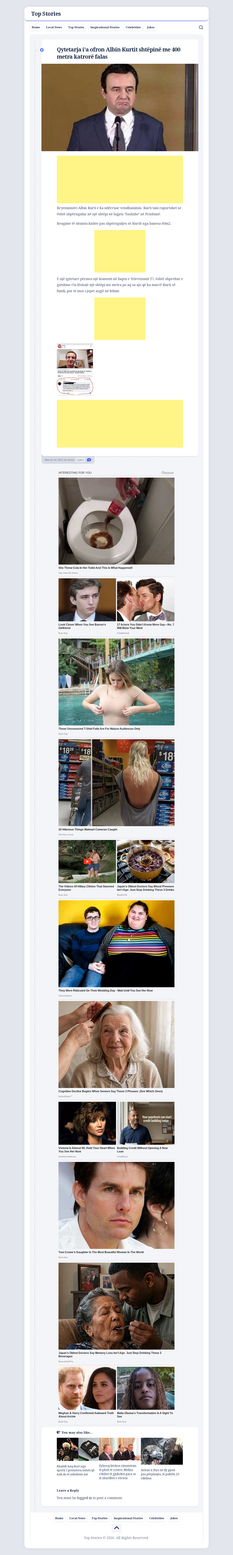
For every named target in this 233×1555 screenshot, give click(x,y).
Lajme (80, 460)
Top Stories (46, 14)
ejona (70, 459)
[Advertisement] (120, 179)
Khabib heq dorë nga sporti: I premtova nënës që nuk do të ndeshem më (75, 1470)
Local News (54, 27)
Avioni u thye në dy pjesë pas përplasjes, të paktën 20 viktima (160, 1474)
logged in (84, 1498)
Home (36, 27)
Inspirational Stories (105, 27)
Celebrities (133, 27)
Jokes (151, 27)
